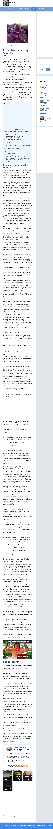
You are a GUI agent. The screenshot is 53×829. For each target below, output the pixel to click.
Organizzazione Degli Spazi (13, 134)
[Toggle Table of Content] (29, 128)
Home (5, 46)
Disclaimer (49, 825)
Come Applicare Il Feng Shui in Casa (14, 133)
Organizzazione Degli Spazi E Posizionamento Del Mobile (19, 141)
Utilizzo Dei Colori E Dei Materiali (15, 136)
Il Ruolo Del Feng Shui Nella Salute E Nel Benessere (15, 151)
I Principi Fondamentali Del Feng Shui (14, 129)
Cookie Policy (23, 825)
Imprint (24, 827)
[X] (11, 766)
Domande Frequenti (10, 155)
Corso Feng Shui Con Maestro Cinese (13, 818)
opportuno (23, 342)
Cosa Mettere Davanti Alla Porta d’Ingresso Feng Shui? (19, 160)
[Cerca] (48, 69)
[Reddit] (14, 766)
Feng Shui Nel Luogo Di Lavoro (13, 139)
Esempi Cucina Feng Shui (10, 816)
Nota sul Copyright (31, 825)
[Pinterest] (16, 766)
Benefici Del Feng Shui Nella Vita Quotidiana (16, 131)
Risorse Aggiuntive (10, 153)
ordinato (22, 579)
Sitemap (29, 827)
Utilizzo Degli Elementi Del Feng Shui (16, 137)
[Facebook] (9, 766)
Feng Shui (26, 8)
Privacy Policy (16, 825)
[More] (27, 766)
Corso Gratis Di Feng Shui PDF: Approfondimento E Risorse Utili (19, 146)
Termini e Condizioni (41, 825)
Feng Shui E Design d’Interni (12, 148)
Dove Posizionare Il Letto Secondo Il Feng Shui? (18, 158)
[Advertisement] (17, 115)
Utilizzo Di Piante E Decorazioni (14, 143)
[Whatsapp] (19, 766)
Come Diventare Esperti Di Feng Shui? (16, 156)
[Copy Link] (24, 766)
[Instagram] (21, 766)
